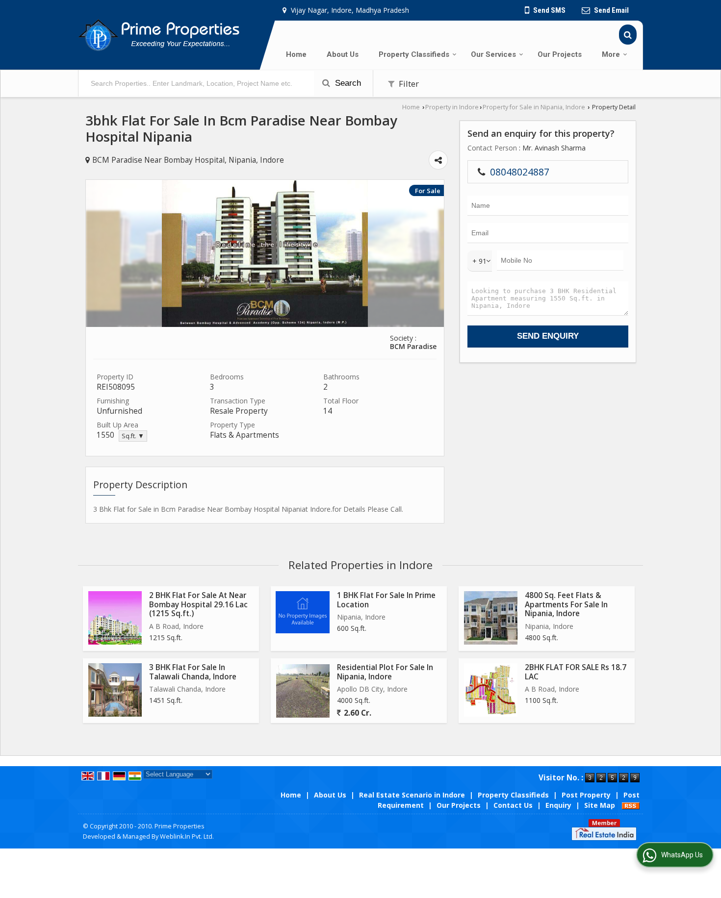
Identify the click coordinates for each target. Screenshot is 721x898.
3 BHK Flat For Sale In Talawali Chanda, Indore (192, 671)
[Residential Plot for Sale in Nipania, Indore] (303, 691)
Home (296, 54)
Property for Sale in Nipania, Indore (534, 107)
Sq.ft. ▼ (133, 436)
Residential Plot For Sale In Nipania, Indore (385, 671)
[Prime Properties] (158, 35)
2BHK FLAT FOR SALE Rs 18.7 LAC (575, 671)
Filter (408, 83)
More (611, 54)
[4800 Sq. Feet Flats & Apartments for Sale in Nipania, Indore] (490, 618)
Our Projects (560, 54)
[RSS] (631, 805)
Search (347, 83)
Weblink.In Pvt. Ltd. (187, 836)
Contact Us (513, 805)
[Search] (628, 35)
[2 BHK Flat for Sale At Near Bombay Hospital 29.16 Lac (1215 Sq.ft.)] (115, 618)
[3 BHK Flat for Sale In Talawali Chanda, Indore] (115, 690)
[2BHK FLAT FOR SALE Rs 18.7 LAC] (490, 690)
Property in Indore (452, 107)
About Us (343, 54)
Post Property (586, 794)
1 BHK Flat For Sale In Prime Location (386, 599)
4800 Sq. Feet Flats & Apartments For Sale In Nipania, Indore (566, 604)
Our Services (493, 54)
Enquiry (558, 805)
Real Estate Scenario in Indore (412, 794)
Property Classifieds (414, 54)
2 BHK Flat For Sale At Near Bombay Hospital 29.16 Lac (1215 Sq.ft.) (198, 604)
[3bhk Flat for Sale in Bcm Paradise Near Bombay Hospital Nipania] (265, 324)
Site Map (599, 805)
